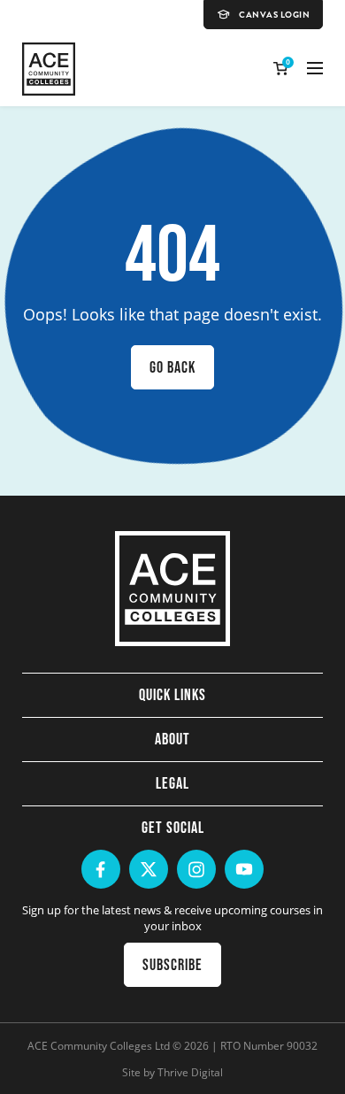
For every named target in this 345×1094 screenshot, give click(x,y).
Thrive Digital (190, 1072)
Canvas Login (274, 15)
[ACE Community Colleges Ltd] (48, 69)
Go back (173, 367)
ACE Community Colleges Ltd (98, 1045)
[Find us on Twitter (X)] (148, 869)
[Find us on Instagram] (196, 869)
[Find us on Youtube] (244, 869)
